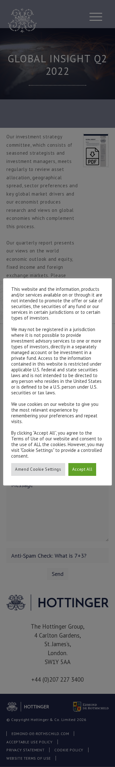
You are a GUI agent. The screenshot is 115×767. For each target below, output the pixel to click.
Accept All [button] (82, 469)
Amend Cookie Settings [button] (38, 469)
